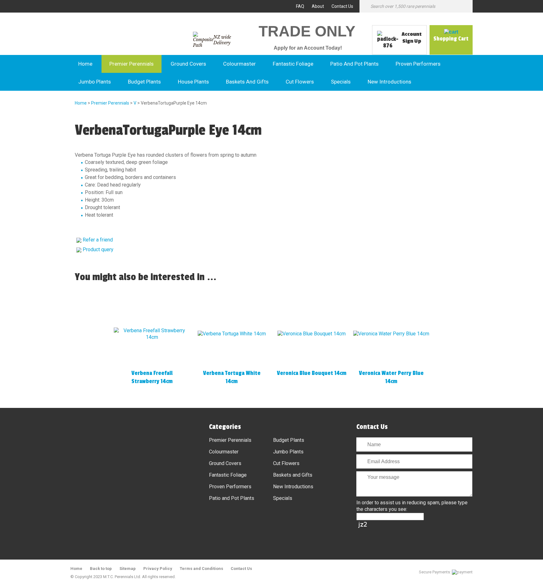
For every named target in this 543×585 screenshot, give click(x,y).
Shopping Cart (451, 38)
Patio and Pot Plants (354, 64)
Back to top (101, 568)
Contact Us (342, 6)
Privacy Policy (157, 568)
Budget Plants (144, 82)
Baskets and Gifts (247, 82)
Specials (341, 82)
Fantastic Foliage (293, 64)
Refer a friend (98, 240)
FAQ (300, 6)
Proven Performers (418, 64)
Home (85, 64)
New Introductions (389, 82)
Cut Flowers (300, 82)
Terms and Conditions (201, 568)
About (318, 6)
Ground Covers (188, 64)
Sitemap (127, 568)
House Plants (193, 82)
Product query (98, 249)
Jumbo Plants (94, 82)
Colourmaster (239, 64)
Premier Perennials (131, 64)
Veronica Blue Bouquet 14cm (311, 373)
